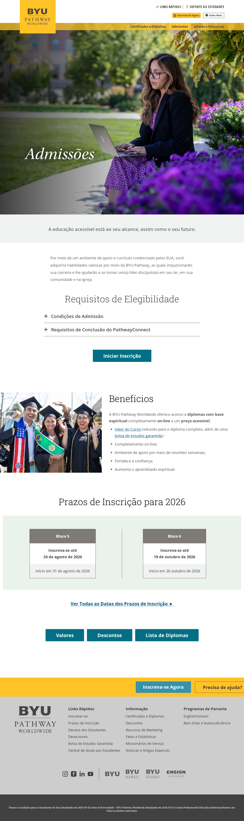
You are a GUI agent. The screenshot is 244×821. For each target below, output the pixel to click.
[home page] (38, 17)
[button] (170, 7)
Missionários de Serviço (145, 743)
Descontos (134, 723)
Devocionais (78, 736)
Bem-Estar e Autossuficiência (207, 723)
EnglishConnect (196, 716)
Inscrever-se (78, 716)
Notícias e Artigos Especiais (148, 750)
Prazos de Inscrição (83, 723)
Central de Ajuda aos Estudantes (94, 750)
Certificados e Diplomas (145, 716)
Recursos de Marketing (144, 730)
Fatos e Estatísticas (141, 736)
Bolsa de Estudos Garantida (90, 743)
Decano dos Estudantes (87, 730)
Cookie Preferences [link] (185, 807)
